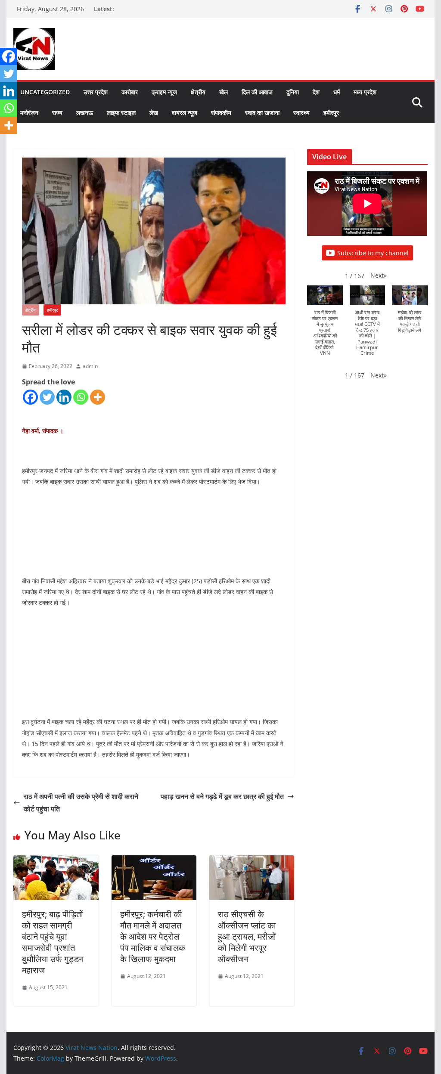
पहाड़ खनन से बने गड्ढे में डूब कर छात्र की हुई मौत (222, 796)
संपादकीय (221, 112)
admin (90, 366)
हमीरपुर (331, 112)
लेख (153, 112)
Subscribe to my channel (373, 253)
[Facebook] (30, 397)
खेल (223, 92)
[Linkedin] (63, 397)
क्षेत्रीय (198, 92)
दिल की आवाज (257, 92)
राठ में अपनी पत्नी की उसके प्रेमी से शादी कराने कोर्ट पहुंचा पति (81, 803)
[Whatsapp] (80, 397)
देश (316, 92)
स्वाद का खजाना (262, 112)
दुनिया (292, 92)
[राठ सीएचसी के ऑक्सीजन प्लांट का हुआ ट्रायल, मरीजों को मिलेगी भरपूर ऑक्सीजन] (251, 861)
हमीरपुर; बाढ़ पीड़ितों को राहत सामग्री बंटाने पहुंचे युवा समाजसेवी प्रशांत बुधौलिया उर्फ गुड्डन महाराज (53, 942)
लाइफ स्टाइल (121, 112)
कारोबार (129, 92)
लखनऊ (84, 112)
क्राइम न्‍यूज (164, 92)
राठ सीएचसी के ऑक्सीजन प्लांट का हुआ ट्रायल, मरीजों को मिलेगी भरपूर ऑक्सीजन (247, 936)
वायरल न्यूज (184, 112)
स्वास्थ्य (301, 112)
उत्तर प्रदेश (96, 92)
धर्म (336, 92)
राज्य (57, 112)
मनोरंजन (29, 112)
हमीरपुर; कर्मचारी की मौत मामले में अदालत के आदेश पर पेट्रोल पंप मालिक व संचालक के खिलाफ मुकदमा (152, 936)
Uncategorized (45, 92)
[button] (378, 275)
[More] (97, 397)
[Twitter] (47, 397)
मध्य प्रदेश (365, 92)
